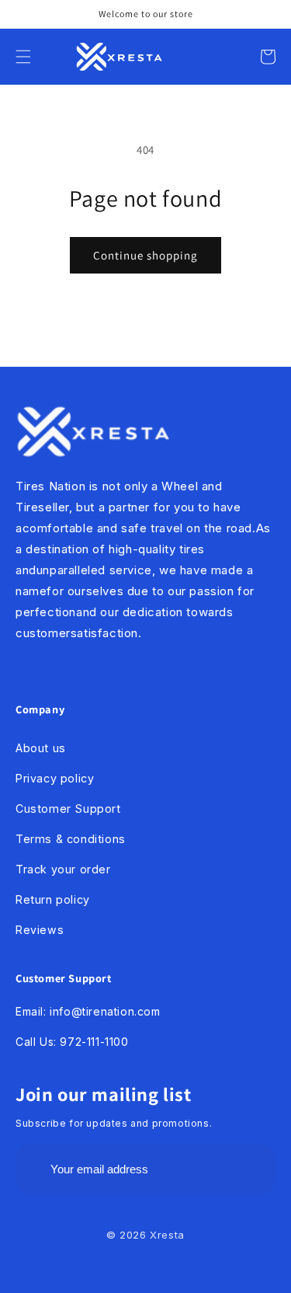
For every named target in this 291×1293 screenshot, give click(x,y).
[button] (23, 57)
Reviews (40, 929)
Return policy (53, 899)
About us (41, 748)
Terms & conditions (71, 838)
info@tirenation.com (105, 1011)
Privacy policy (55, 778)
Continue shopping (145, 255)
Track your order (63, 869)
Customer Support (68, 808)
